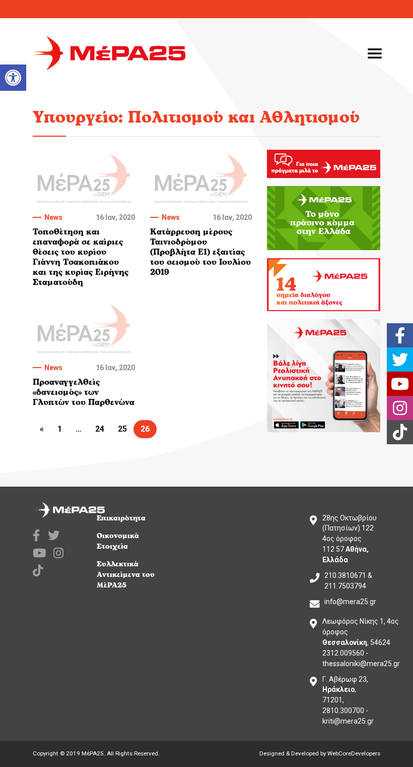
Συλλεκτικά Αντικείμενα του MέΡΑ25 (126, 575)
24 (99, 429)
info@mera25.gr (350, 602)
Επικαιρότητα (121, 518)
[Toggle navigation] (375, 53)
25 (122, 429)
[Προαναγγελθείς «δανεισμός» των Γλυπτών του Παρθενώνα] (84, 329)
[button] (13, 78)
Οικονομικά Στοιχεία (118, 541)
